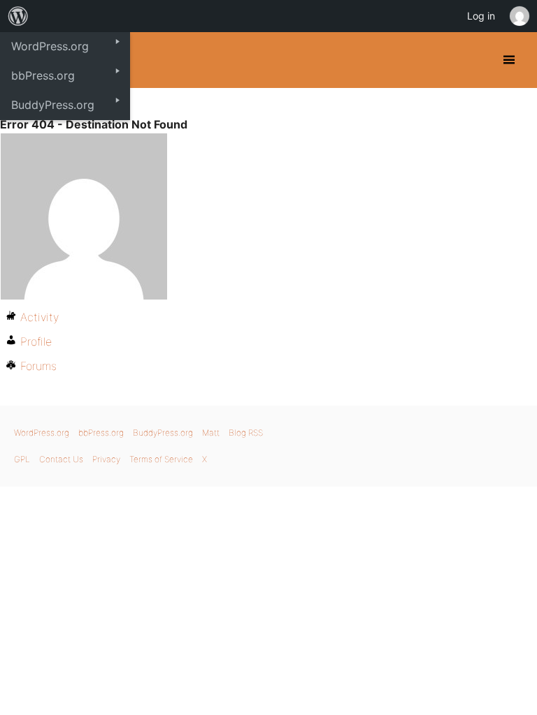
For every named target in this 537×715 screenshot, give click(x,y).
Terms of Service (161, 459)
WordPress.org (41, 432)
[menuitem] (18, 16)
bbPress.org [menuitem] (43, 75)
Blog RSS (246, 432)
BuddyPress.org (163, 432)
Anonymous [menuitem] (519, 16)
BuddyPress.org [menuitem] (52, 105)
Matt (211, 432)
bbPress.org (101, 432)
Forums (38, 366)
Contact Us (61, 459)
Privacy (106, 459)
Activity (39, 317)
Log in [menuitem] (481, 16)
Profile (36, 341)
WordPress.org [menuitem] (50, 46)
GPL (22, 459)
